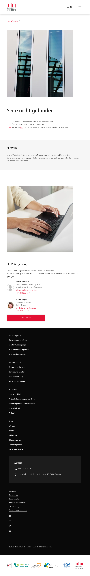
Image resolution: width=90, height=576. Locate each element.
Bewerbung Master (16, 372)
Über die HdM (15, 394)
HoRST (11, 431)
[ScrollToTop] (85, 571)
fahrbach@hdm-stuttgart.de (26, 290)
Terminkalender (15, 408)
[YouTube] (10, 531)
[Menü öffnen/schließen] (81, 7)
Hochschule (13, 390)
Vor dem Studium (15, 363)
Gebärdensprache (16, 450)
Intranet (12, 426)
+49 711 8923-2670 (23, 293)
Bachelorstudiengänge (18, 340)
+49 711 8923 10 (24, 469)
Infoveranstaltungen (17, 381)
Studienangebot (15, 336)
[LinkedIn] (10, 526)
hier (21, 127)
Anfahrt (12, 413)
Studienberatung (16, 377)
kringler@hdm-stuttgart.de (26, 308)
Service (11, 421)
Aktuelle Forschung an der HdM (22, 399)
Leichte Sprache (15, 445)
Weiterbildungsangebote (19, 350)
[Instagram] (10, 521)
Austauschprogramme (18, 354)
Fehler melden (26, 318)
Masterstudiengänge (17, 345)
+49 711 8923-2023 (23, 311)
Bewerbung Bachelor (17, 367)
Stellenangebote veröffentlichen (22, 404)
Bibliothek (13, 435)
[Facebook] (10, 516)
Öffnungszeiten (15, 440)
